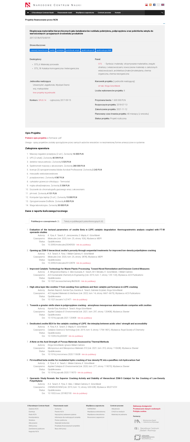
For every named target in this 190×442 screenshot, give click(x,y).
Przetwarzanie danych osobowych (146, 409)
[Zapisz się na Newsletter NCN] (158, 4)
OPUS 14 (43, 100)
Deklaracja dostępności (142, 406)
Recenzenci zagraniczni (95, 417)
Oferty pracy (33, 426)
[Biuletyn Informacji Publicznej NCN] (146, 4)
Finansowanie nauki (65, 13)
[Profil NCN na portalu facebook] (154, 4)
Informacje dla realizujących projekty (67, 417)
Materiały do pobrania (119, 414)
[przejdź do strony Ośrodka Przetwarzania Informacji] (147, 437)
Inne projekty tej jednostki (44, 92)
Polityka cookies (139, 411)
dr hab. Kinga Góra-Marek (109, 86)
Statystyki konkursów (62, 423)
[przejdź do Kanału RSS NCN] (150, 4)
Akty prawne (33, 423)
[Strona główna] (53, 5)
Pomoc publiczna (61, 420)
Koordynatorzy (34, 417)
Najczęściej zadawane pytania (65, 414)
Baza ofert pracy (60, 428)
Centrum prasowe (104, 13)
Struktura (32, 420)
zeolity (52, 50)
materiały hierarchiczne (39, 50)
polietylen (60, 50)
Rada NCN (32, 414)
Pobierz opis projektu (36, 138)
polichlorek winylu (72, 50)
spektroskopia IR (88, 50)
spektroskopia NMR (103, 50)
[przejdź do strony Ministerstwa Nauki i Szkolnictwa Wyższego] (147, 421)
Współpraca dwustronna (95, 414)
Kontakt (118, 13)
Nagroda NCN (34, 431)
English (163, 4)
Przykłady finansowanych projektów (67, 426)
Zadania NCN (33, 409)
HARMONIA (91, 409)
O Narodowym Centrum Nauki (43, 13)
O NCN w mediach (118, 411)
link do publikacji (84, 245)
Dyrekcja (32, 411)
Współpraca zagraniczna (85, 13)
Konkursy (58, 409)
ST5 (100, 64)
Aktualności (116, 409)
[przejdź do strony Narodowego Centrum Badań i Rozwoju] (147, 429)
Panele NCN (59, 411)
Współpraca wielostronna (96, 411)
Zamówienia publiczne (37, 428)
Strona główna (28, 12)
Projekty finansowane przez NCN (41, 19)
